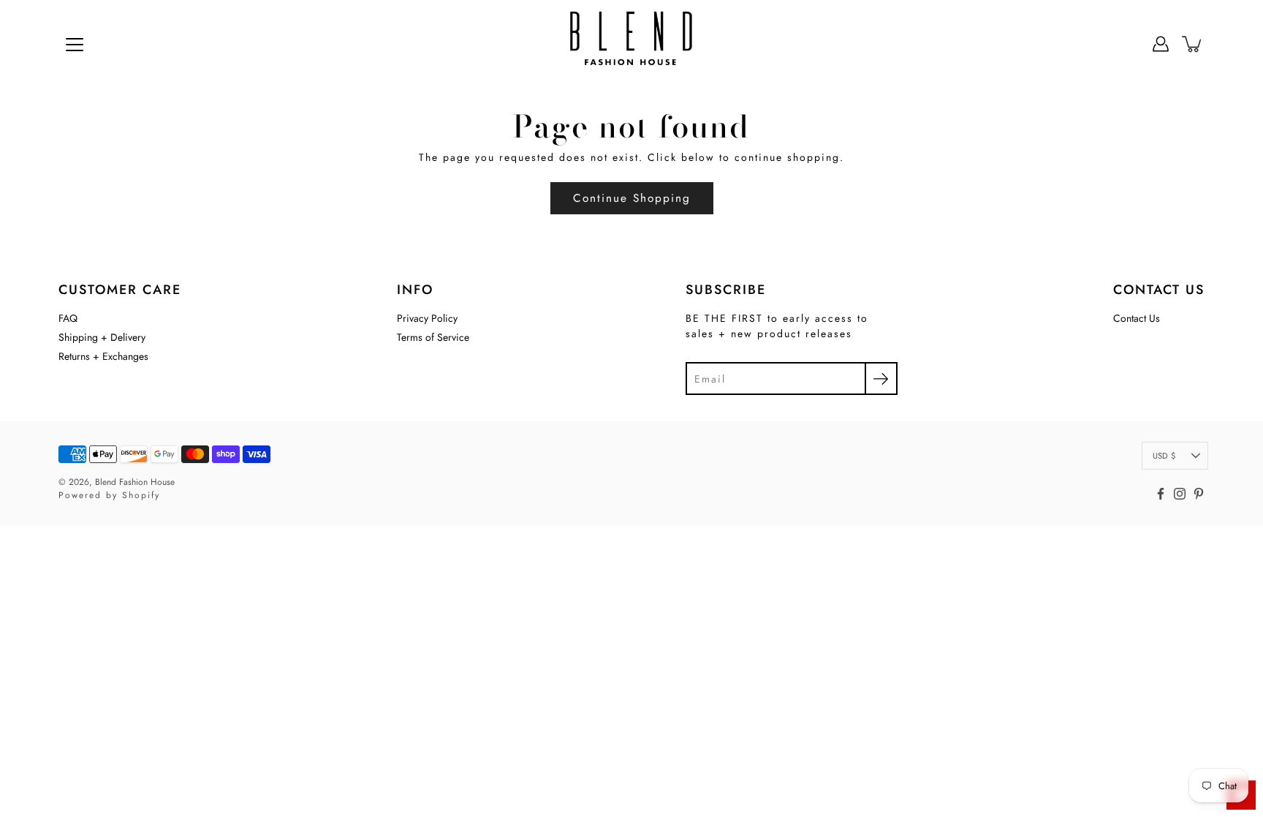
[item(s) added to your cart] (1193, 44)
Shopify (141, 495)
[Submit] (881, 378)
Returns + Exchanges (103, 356)
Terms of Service (433, 337)
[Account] (1160, 44)
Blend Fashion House (135, 482)
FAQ (67, 318)
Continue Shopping (632, 198)
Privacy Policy (427, 318)
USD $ (1164, 456)
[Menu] (74, 44)
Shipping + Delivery (101, 337)
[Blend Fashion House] (631, 43)
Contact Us (1136, 318)
